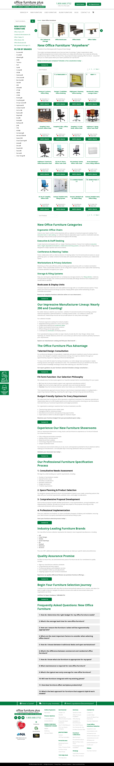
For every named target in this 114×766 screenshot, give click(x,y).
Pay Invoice (47, 712)
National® (19, 113)
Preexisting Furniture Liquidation (78, 746)
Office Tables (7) (19, 37)
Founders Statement (92, 721)
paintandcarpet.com (92, 742)
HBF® (18, 93)
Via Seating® (20, 133)
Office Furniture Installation (77, 715)
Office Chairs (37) (19, 32)
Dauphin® (19, 148)
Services (75, 710)
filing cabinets (88, 277)
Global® (18, 143)
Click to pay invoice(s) (50, 703)
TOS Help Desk (63, 755)
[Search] (32, 21)
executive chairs (42, 235)
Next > (97, 69)
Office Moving (76, 719)
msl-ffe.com (90, 745)
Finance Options (49, 716)
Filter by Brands (23, 49)
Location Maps (90, 715)
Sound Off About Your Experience (93, 718)
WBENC (46, 728)
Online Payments (49, 710)
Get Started (62, 710)
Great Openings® (21, 140)
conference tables (60, 325)
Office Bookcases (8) (20, 43)
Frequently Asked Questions (63, 721)
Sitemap (75, 751)
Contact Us (44, 65)
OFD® (18, 72)
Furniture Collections (76, 733)
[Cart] (93, 12)
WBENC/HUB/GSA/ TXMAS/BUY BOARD (50, 725)
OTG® (18, 90)
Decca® (18, 146)
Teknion (18, 62)
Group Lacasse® (21, 103)
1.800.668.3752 (63, 3)
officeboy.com (90, 740)
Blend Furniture (65, 12)
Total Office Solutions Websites (93, 725)
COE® (18, 95)
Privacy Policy (58, 764)
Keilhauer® (19, 123)
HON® (18, 130)
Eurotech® (19, 52)
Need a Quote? (28, 703)
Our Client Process (78, 725)
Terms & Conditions (66, 764)
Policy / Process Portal (64, 747)
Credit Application (49, 718)
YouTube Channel (91, 751)
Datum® (18, 151)
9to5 (17, 65)
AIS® (17, 60)
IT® (17, 128)
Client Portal (62, 751)
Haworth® (19, 138)
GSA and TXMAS (48, 733)
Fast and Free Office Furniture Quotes (65, 718)
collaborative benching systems (69, 246)
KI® (17, 85)
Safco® (18, 82)
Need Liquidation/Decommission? (80, 703)
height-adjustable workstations (50, 246)
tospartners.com (91, 729)
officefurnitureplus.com (93, 735)
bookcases (51, 330)
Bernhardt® (19, 80)
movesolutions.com (92, 731)
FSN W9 (61, 715)
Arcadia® (19, 55)
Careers (61, 735)
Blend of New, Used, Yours (78, 742)
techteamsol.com (91, 733)
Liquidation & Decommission (77, 721)
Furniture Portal (63, 749)
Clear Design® (20, 156)
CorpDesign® (20, 100)
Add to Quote (44, 104)
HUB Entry (47, 731)
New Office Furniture (20, 27)
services (23, 12)
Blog (76, 12)
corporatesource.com (92, 738)
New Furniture (36, 12)
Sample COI (62, 712)
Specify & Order (77, 712)
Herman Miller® (21, 135)
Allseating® (19, 57)
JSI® (17, 125)
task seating (52, 235)
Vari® (18, 67)
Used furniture (50, 12)
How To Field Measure (64, 725)
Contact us (85, 12)
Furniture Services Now (79, 729)
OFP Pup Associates (64, 737)
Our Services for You (78, 727)
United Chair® (20, 108)
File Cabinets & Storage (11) (22, 45)
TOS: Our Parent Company (63, 728)
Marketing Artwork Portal (63, 744)
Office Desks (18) (19, 40)
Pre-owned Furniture (78, 739)
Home (39, 20)
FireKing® (19, 98)
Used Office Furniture (78, 753)
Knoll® (18, 118)
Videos (89, 748)
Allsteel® (19, 88)
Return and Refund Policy (79, 764)
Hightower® (20, 105)
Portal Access (63, 740)
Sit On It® (19, 110)
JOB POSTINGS (63, 732)
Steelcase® (19, 75)
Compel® (19, 70)
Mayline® (19, 115)
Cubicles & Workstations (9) (22, 34)
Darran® (19, 153)
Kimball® (19, 120)
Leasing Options (48, 721)
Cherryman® (20, 77)
